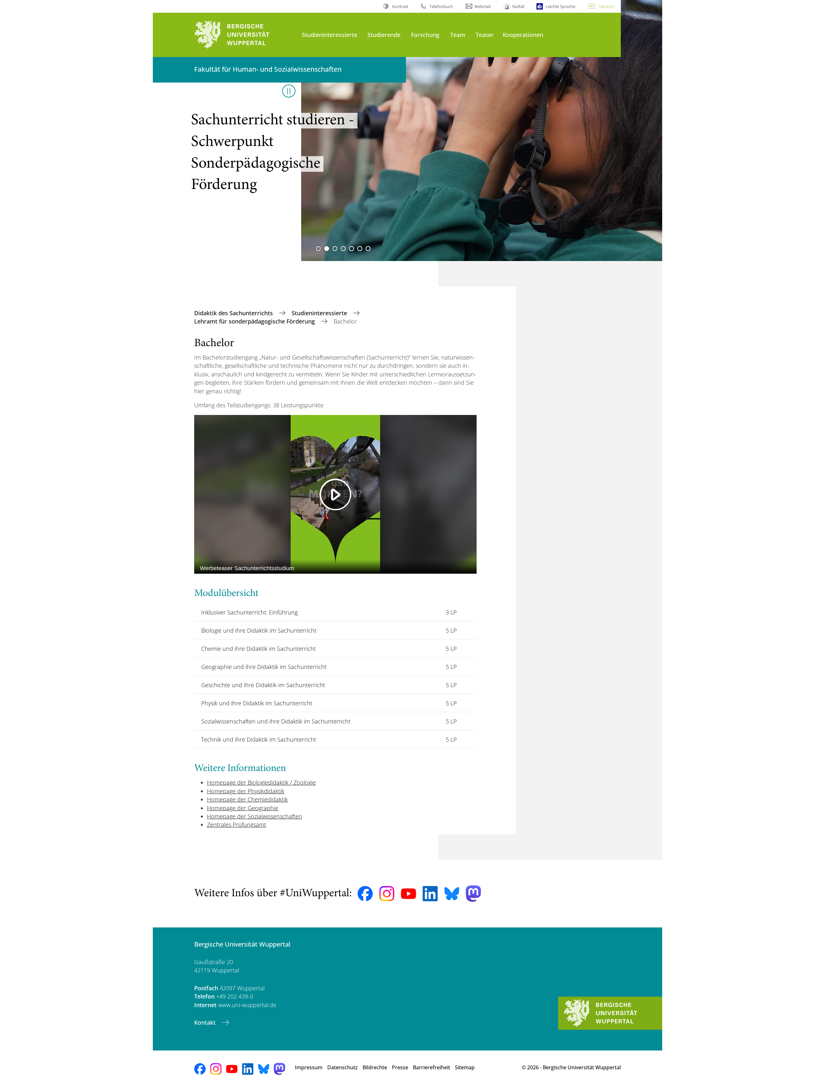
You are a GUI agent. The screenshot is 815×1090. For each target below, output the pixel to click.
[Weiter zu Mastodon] (473, 893)
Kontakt (205, 1022)
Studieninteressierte (329, 35)
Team (457, 35)
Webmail (482, 6)
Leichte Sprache (560, 6)
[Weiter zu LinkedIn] (430, 893)
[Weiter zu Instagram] (386, 893)
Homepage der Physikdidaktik (245, 791)
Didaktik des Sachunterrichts (234, 313)
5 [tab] (351, 248)
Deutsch (606, 6)
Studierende (383, 35)
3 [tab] (334, 248)
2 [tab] (326, 248)
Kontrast (400, 6)
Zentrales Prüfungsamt (236, 824)
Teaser (485, 35)
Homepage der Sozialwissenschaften (254, 816)
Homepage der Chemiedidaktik (247, 799)
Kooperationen (523, 35)
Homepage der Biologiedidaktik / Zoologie (261, 782)
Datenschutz (342, 1067)
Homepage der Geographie (242, 808)
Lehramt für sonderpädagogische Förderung (255, 321)
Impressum (308, 1067)
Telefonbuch (441, 6)
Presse (400, 1067)
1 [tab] (318, 248)
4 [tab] (343, 248)
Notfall (518, 6)
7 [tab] (368, 248)
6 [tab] (359, 248)
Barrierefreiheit (431, 1067)
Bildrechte (375, 1067)
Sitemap (465, 1067)
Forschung (425, 35)
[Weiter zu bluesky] (451, 893)
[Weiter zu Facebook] (365, 893)
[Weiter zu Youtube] (408, 893)
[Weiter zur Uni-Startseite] (244, 35)
